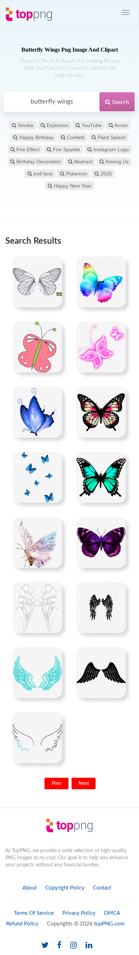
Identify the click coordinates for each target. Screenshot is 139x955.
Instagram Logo (110, 149)
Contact (102, 888)
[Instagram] (73, 945)
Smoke (25, 125)
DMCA (112, 913)
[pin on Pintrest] (52, 266)
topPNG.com (109, 924)
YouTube (91, 125)
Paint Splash (111, 137)
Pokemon (76, 173)
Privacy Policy (79, 913)
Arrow (120, 125)
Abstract (82, 161)
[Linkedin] (89, 945)
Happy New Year (72, 186)
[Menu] (125, 12)
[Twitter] (44, 945)
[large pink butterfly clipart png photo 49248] (101, 412)
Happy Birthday (36, 137)
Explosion (56, 125)
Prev (56, 783)
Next (83, 783)
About (29, 888)
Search (119, 102)
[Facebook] (59, 945)
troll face (42, 173)
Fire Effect (27, 149)
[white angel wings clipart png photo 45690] (37, 607)
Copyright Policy (64, 888)
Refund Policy (22, 924)
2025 (105, 173)
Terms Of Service (34, 913)
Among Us (116, 161)
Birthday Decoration (38, 161)
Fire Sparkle (65, 149)
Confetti (75, 137)
